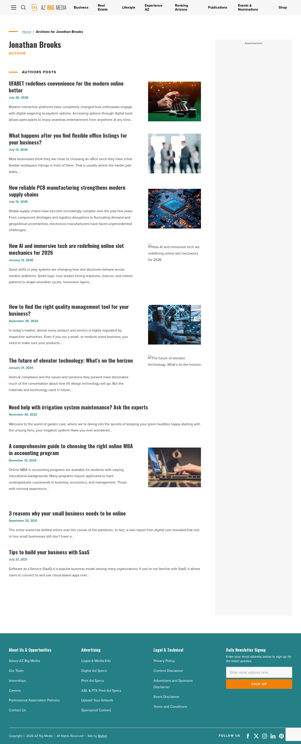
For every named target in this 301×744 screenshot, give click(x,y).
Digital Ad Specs (94, 670)
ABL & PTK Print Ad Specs (101, 690)
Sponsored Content (96, 710)
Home (26, 31)
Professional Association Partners (34, 700)
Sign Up (259, 684)
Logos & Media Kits (96, 660)
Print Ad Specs (92, 680)
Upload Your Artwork (97, 700)
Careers (15, 690)
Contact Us (17, 710)
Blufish (102, 736)
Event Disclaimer (166, 696)
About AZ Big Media (24, 660)
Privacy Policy (164, 660)
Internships (17, 680)
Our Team (16, 670)
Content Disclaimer (168, 670)
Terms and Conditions (170, 706)
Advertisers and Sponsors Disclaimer (173, 684)
